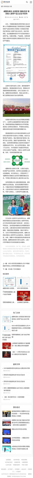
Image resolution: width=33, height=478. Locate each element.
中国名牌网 (24, 459)
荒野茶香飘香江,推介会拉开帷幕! (12, 302)
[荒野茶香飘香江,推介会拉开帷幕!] (9, 296)
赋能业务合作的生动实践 (19, 429)
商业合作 (23, 469)
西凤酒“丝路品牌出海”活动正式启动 (14, 375)
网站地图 (3, 469)
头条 (10, 6)
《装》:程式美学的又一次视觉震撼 (14, 397)
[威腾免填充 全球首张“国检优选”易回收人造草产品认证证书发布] (9, 282)
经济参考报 (16, 459)
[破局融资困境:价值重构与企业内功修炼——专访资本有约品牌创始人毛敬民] (6, 414)
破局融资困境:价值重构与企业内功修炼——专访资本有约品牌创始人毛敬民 (21, 414)
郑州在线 (13, 2)
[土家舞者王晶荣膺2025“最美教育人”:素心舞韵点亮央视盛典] (23, 296)
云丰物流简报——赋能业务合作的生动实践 (20, 439)
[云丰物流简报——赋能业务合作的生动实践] (6, 440)
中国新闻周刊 (16, 465)
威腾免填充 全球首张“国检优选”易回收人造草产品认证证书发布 (21, 319)
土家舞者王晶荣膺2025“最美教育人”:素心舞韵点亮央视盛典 (21, 344)
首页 (2, 6)
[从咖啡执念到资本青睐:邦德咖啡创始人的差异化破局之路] (6, 449)
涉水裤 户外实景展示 (14, 269)
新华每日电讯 (8, 462)
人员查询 (18, 471)
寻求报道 (17, 469)
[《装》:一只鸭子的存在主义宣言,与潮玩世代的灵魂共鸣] (6, 354)
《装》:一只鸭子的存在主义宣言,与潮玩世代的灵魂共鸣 (21, 353)
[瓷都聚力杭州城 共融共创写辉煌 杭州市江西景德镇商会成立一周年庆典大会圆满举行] (6, 422)
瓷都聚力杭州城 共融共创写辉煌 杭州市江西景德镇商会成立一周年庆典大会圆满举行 (21, 422)
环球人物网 (25, 465)
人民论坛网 (8, 465)
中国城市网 (17, 462)
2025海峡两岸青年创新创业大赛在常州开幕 (17, 368)
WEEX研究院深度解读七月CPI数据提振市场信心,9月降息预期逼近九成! (21, 328)
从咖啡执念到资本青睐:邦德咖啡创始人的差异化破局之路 (21, 448)
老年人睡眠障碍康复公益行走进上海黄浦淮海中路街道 (16, 389)
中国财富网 (25, 462)
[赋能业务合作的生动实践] (6, 431)
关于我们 (10, 469)
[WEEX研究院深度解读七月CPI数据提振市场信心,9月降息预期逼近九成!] (23, 282)
